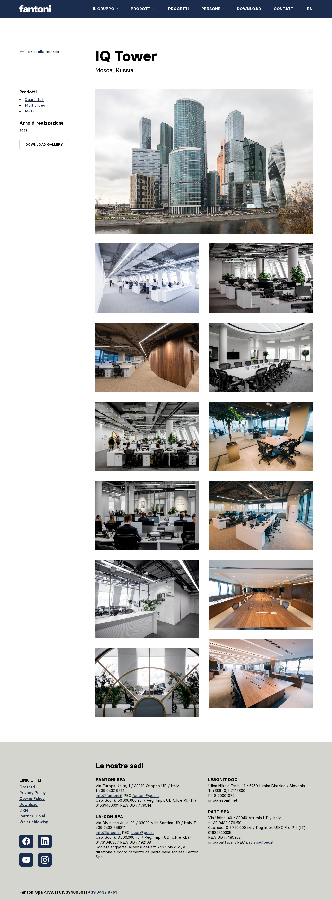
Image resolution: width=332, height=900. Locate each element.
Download (249, 8)
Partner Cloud (32, 816)
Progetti (178, 8)
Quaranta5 (34, 99)
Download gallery (44, 144)
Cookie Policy (32, 798)
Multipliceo (35, 105)
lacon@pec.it (142, 832)
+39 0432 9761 (102, 892)
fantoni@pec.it (145, 795)
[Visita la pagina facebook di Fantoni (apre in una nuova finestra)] (26, 841)
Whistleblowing (33, 821)
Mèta (29, 111)
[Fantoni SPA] (52, 8)
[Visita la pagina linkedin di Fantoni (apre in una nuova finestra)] (45, 841)
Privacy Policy (32, 792)
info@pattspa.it (222, 842)
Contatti (284, 8)
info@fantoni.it (109, 795)
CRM (23, 810)
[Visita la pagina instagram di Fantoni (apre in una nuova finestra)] (45, 860)
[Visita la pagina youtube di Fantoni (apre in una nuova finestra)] (26, 860)
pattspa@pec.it (260, 842)
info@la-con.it (108, 832)
